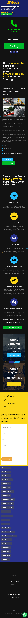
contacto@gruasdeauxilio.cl (14, 407)
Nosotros (14, 575)
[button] (24, 614)
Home (14, 574)
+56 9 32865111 (10, 400)
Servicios (14, 576)
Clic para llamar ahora (14, 30)
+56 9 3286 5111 (7, 14)
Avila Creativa (14, 615)
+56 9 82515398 (11, 403)
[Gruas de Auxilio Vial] (14, 2)
